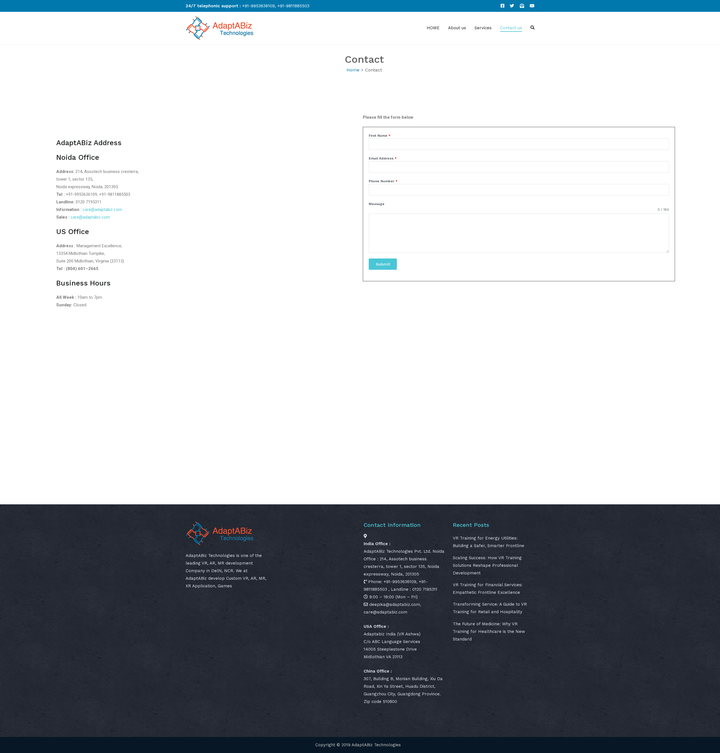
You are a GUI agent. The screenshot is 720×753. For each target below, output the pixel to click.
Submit (383, 264)
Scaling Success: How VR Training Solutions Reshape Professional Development (487, 565)
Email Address (383, 158)
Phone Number (383, 181)
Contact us (511, 27)
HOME (433, 27)
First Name (380, 136)
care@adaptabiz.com (102, 209)
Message (376, 204)
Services (483, 27)
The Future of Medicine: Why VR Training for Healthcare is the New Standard (489, 631)
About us (457, 27)
